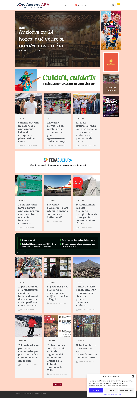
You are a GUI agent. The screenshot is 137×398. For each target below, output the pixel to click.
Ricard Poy (24, 50)
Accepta (96, 390)
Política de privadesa (108, 394)
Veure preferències (126, 390)
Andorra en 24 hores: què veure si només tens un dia (41, 39)
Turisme (21, 28)
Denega (111, 390)
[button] (133, 376)
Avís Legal (118, 394)
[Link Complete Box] (28, 121)
